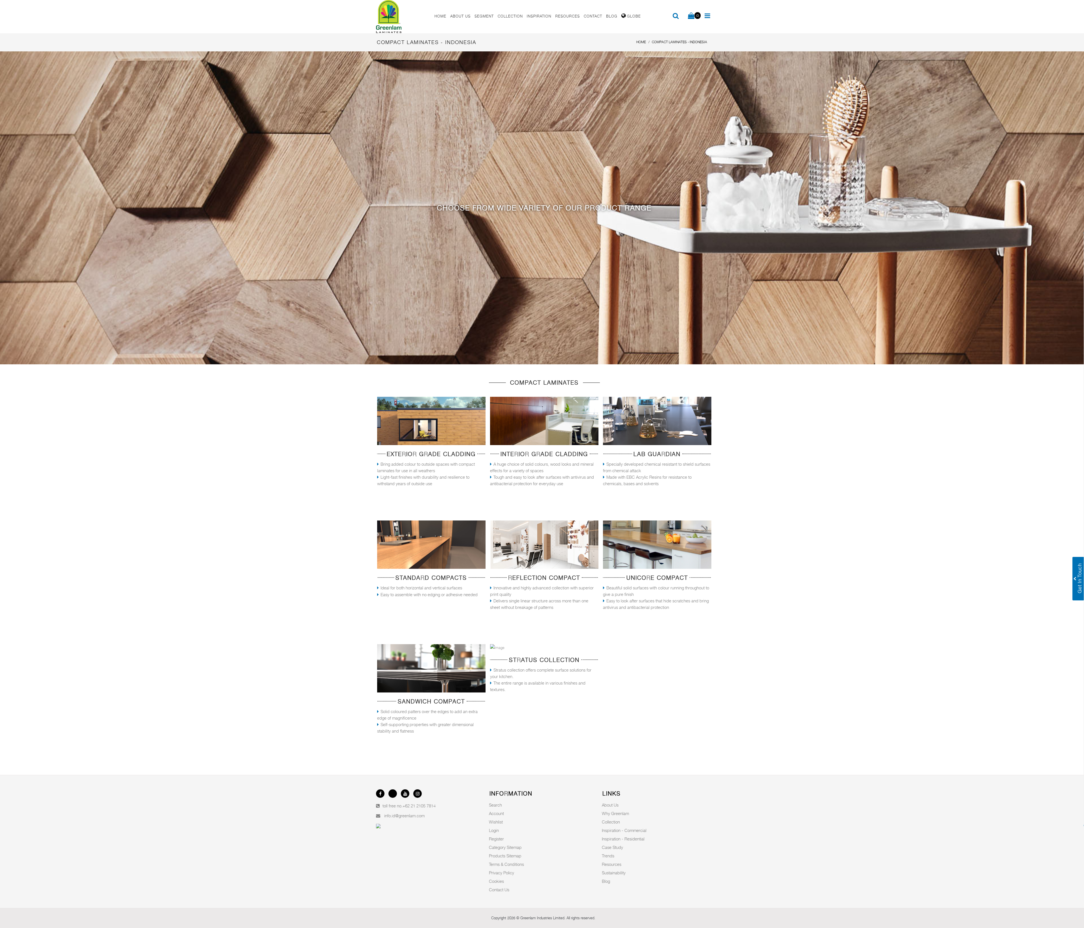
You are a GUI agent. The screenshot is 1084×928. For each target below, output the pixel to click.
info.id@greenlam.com (404, 815)
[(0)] (691, 16)
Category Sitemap (505, 847)
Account (496, 813)
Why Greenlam (615, 813)
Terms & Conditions (506, 864)
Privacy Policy (501, 872)
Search (495, 804)
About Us (610, 804)
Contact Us (499, 889)
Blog (606, 881)
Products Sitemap (505, 855)
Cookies (496, 881)
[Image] (431, 421)
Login (494, 830)
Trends (608, 855)
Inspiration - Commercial (624, 830)
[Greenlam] (402, 16)
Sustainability (614, 872)
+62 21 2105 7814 (419, 805)
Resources (611, 864)
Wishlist (496, 821)
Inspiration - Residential (623, 838)
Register (496, 838)
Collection (611, 821)
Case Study (612, 847)
